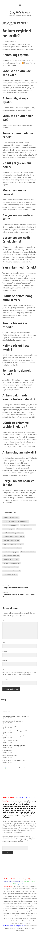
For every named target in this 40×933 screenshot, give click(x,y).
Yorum (4, 620)
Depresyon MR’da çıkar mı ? (10, 755)
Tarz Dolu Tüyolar (20, 13)
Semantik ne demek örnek (11, 555)
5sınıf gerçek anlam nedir (11, 517)
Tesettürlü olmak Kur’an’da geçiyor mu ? (13, 746)
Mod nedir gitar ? (7, 751)
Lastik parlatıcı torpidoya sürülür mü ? (13, 721)
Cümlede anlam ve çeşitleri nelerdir (14, 536)
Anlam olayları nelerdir (23, 529)
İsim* (4, 643)
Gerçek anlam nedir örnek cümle (13, 544)
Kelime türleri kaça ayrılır (11, 552)
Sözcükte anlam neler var (11, 567)
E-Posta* (4, 652)
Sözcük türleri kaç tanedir (11, 559)
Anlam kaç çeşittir (9, 529)
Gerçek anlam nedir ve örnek (12, 548)
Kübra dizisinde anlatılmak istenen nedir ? (14, 760)
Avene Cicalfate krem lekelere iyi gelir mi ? (14, 731)
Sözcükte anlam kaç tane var (12, 563)
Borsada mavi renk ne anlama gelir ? (12, 736)
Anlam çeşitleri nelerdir (27, 525)
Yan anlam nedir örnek (10, 574)
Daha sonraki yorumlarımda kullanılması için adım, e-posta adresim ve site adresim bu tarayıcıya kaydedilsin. (19, 673)
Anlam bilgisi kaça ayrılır (11, 525)
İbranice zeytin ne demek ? (10, 741)
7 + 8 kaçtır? (6, 679)
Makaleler (11, 512)
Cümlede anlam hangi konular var (13, 533)
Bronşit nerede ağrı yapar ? (10, 726)
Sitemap (3, 700)
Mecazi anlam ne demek (28, 552)
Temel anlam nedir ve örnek (12, 571)
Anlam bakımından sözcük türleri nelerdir (16, 521)
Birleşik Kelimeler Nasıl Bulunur (15, 587)
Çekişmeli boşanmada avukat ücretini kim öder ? (16, 716)
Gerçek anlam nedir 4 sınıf (11, 540)
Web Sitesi (5, 661)
